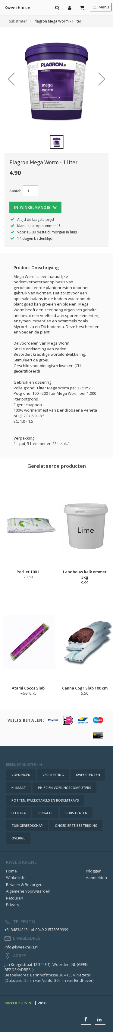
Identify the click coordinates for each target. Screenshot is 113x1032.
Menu (103, 7)
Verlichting (53, 774)
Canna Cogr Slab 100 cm (85, 688)
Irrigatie (45, 813)
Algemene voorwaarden (28, 891)
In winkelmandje (33, 207)
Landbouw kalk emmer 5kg (85, 574)
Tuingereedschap (27, 825)
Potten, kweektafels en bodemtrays (45, 800)
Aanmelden (96, 877)
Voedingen (20, 774)
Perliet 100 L (28, 571)
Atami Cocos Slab (28, 688)
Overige (18, 838)
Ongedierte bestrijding (76, 825)
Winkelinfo (16, 877)
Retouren (14, 898)
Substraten (18, 21)
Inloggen (94, 871)
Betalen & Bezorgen (24, 884)
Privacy (12, 904)
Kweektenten (88, 774)
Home (11, 871)
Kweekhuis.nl (18, 8)
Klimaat (18, 787)
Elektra (18, 813)
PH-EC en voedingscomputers (64, 787)
